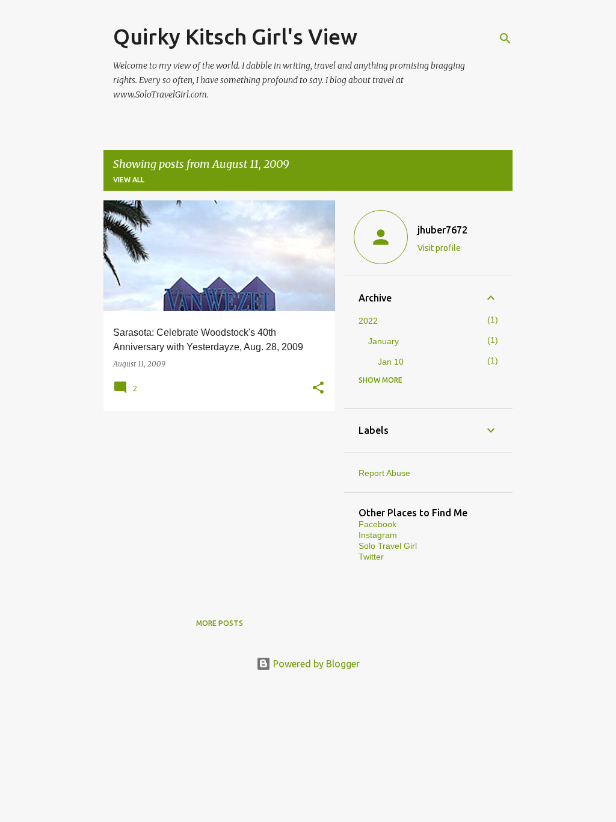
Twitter (371, 556)
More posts (219, 623)
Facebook (377, 524)
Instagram (378, 535)
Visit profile (439, 248)
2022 (368, 321)
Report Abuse (384, 473)
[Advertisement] (214, 504)
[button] (318, 388)
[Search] (505, 38)
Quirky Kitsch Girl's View (235, 36)
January (383, 341)
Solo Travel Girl (388, 546)
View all (128, 180)
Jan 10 (391, 361)
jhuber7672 (442, 229)
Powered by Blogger (315, 663)
